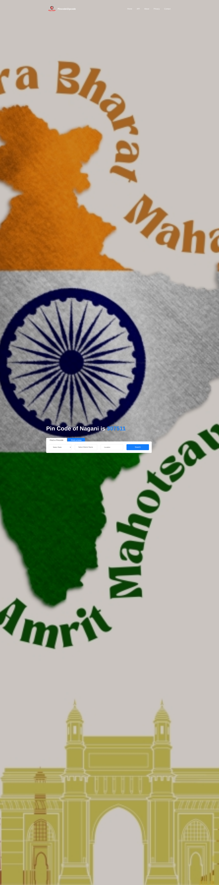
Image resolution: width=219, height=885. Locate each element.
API (138, 9)
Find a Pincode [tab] (56, 440)
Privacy (157, 9)
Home (129, 9)
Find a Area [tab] (76, 440)
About (146, 9)
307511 (116, 428)
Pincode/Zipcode (67, 9)
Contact (167, 9)
